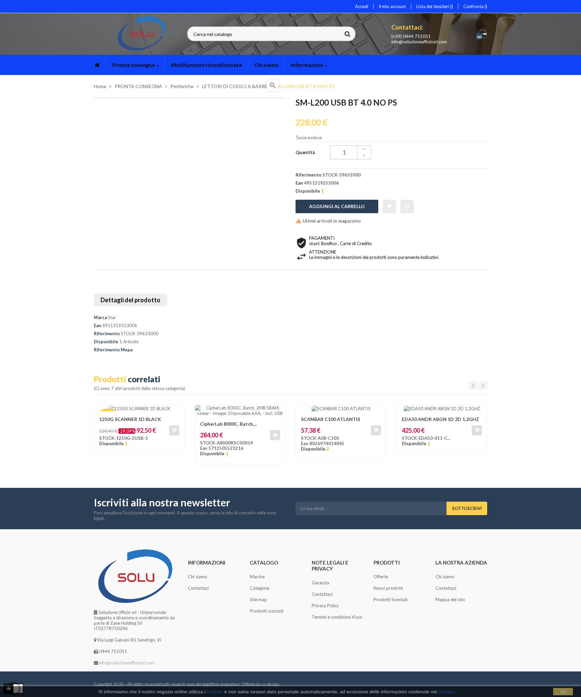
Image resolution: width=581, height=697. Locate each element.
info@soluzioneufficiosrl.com (419, 41)
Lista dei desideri (433, 6)
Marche (257, 576)
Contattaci (198, 588)
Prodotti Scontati (391, 599)
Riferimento (107, 333)
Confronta (474, 6)
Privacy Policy (325, 605)
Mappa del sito (450, 599)
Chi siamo (197, 576)
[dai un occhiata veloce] (277, 414)
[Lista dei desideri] (389, 206)
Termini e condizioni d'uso (337, 617)
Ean (97, 325)
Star (112, 317)
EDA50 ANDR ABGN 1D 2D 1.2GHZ (440, 419)
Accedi (361, 6)
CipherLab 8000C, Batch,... (228, 424)
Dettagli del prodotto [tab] (130, 300)
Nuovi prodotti (388, 588)
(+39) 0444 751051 (411, 36)
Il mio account (392, 6)
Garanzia (320, 582)
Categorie (259, 588)
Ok (563, 691)
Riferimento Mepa (113, 349)
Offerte (381, 576)
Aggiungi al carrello (337, 206)
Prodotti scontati (266, 611)
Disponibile (106, 341)
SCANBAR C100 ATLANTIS (330, 419)
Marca (100, 317)
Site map (258, 599)
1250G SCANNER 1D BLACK (130, 419)
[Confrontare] (407, 206)
